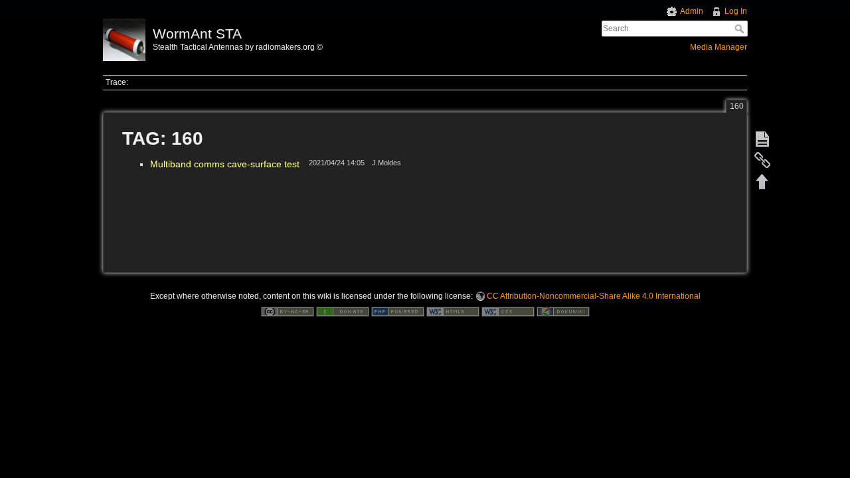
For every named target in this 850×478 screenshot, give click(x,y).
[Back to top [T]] (762, 181)
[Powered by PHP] (397, 311)
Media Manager (718, 47)
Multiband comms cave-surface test (224, 164)
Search (740, 28)
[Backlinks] (762, 160)
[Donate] (342, 311)
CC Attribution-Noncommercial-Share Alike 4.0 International (594, 296)
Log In (735, 11)
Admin (691, 11)
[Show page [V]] (762, 138)
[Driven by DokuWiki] (563, 311)
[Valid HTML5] (452, 311)
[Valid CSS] (508, 311)
